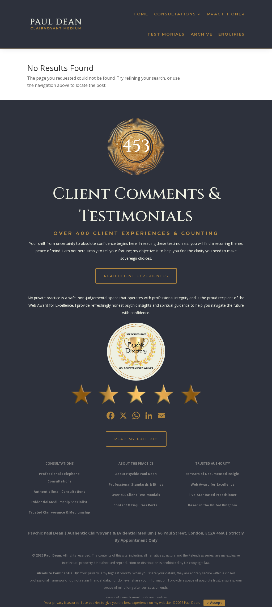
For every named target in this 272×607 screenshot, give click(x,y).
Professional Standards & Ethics (136, 484)
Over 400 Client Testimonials (136, 495)
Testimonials (166, 34)
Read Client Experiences (136, 276)
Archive (201, 34)
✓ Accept (214, 602)
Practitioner (226, 13)
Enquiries (231, 34)
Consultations (175, 13)
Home (141, 13)
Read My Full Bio (136, 439)
